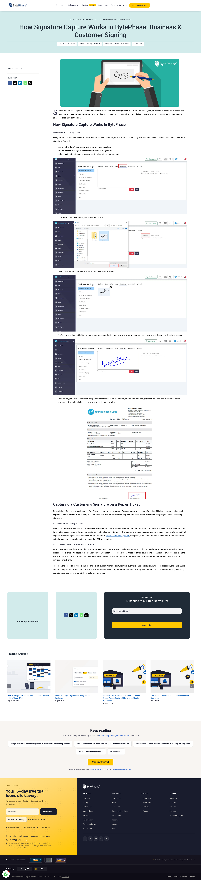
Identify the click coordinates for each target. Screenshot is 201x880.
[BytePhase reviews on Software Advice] (61, 860)
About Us (173, 798)
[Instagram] (101, 839)
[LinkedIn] (20, 82)
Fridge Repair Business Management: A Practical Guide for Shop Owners (40, 744)
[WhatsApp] (25, 82)
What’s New (116, 815)
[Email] (30, 82)
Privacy (169, 877)
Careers (173, 807)
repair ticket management (117, 535)
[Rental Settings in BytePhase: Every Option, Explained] (76, 676)
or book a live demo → (37, 819)
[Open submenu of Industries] (80, 5)
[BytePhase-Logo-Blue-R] (18, 4)
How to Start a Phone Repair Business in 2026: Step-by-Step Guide (163, 744)
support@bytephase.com (19, 836)
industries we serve (96, 769)
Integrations (88, 811)
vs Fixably (144, 811)
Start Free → (48, 811)
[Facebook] (10, 82)
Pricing (85, 802)
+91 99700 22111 (15, 840)
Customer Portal (89, 824)
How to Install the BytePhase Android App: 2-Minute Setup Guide (103, 744)
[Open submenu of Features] (66, 5)
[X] (15, 82)
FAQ (113, 828)
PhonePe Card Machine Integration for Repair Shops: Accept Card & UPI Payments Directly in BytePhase (122, 698)
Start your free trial (100, 762)
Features (116, 44)
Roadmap (116, 820)
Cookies (183, 877)
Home (72, 19)
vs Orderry (145, 807)
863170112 (65, 877)
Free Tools (116, 807)
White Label (87, 828)
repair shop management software (115, 735)
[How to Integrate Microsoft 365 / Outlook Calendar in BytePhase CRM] (28, 676)
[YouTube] (96, 839)
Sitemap (192, 877)
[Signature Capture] (119, 60)
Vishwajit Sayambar (68, 44)
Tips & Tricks (124, 44)
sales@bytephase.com (40, 836)
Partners (173, 811)
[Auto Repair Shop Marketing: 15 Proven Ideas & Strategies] (172, 676)
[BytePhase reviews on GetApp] (48, 860)
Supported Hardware (120, 811)
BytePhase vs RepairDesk (122, 769)
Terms (176, 877)
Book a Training (17, 819)
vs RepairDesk (146, 798)
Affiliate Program (176, 815)
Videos (114, 824)
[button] (6, 874)
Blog (114, 802)
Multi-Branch (88, 820)
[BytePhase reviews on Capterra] (35, 860)
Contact (173, 802)
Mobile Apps (88, 807)
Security (86, 815)
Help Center (116, 798)
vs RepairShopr (147, 802)
